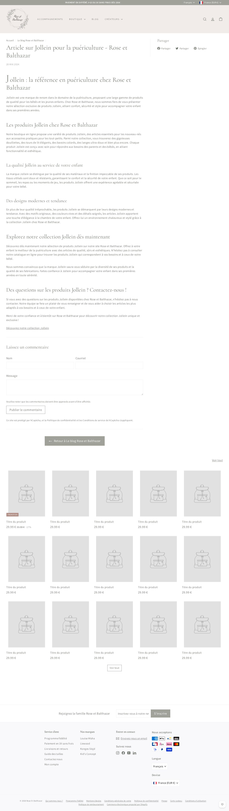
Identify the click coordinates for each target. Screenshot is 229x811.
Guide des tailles (53, 754)
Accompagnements (50, 19)
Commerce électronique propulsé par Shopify (127, 804)
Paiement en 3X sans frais (59, 743)
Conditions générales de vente (117, 800)
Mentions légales (93, 800)
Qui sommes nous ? (54, 800)
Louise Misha (87, 738)
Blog (95, 19)
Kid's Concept (88, 754)
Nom (9, 358)
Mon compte (51, 764)
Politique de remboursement (91, 804)
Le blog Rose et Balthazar (30, 40)
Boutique (76, 19)
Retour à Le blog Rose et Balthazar (77, 441)
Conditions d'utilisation (195, 800)
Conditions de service (94, 420)
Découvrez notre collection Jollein (27, 328)
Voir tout (217, 460)
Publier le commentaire (26, 410)
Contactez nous (53, 759)
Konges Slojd (87, 749)
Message (11, 376)
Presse (164, 800)
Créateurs (112, 19)
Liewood (85, 743)
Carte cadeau (176, 800)
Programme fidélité (55, 738)
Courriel (81, 358)
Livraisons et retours (56, 749)
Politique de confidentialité (61, 420)
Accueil (10, 40)
